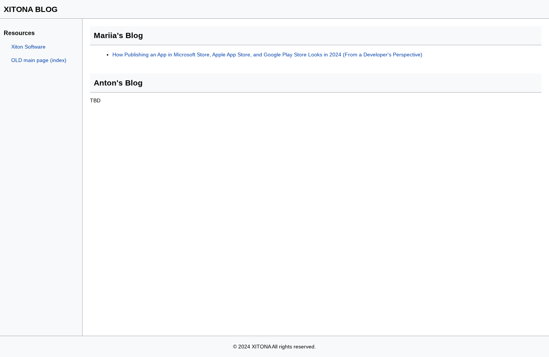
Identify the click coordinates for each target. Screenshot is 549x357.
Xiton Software (28, 47)
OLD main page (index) (38, 60)
